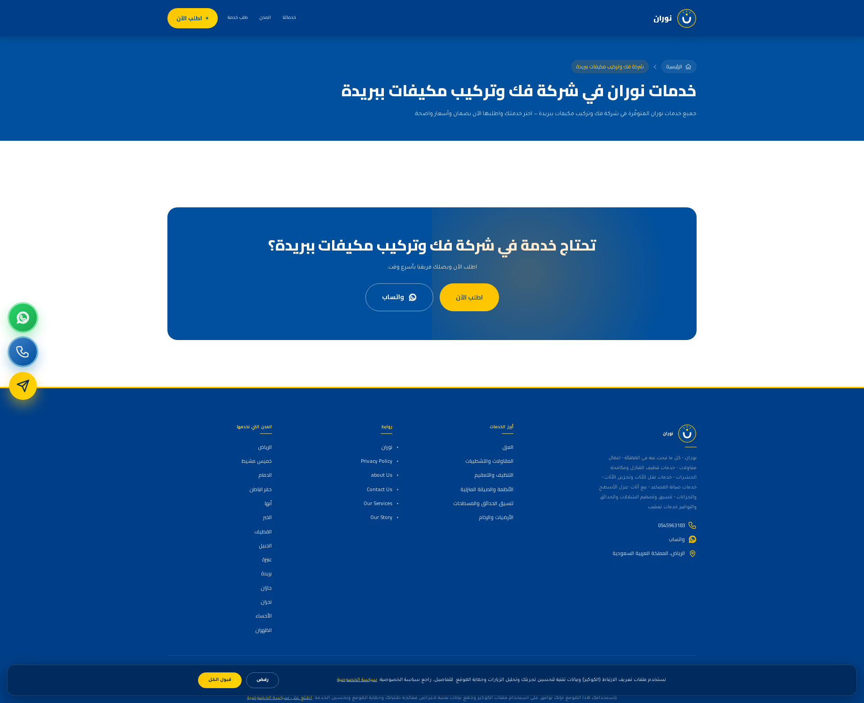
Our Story (381, 517)
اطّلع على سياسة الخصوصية (279, 698)
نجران (266, 602)
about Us (381, 475)
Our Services (378, 503)
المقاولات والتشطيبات (489, 461)
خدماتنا (289, 17)
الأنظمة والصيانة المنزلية (486, 489)
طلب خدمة (238, 17)
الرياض (265, 447)
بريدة (266, 573)
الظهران (263, 630)
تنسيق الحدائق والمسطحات (483, 503)
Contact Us (379, 489)
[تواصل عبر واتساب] (23, 317)
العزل (507, 447)
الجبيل (265, 546)
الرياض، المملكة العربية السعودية (648, 553)
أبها (268, 503)
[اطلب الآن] (23, 386)
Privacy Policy (376, 461)
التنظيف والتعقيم (493, 475)
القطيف (263, 532)
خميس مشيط (257, 461)
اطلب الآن (189, 18)
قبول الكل (219, 680)
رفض (262, 680)
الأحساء (264, 616)
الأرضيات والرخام (496, 517)
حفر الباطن (260, 489)
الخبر (267, 517)
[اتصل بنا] (23, 352)
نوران (386, 447)
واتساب (393, 297)
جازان (266, 588)
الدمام (265, 475)
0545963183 (671, 525)
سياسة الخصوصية (357, 680)
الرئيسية (674, 66)
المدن (265, 17)
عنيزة (267, 559)
